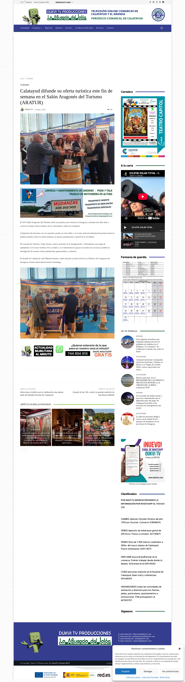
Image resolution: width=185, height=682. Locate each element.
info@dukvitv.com (142, 639)
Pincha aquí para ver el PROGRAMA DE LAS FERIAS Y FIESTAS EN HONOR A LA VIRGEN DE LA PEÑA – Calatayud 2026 (150, 383)
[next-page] (26, 450)
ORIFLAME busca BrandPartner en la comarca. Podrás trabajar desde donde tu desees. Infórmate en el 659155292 (141, 560)
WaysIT (54, 663)
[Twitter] (160, 2)
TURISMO (29, 78)
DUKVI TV (29, 109)
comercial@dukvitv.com (142, 641)
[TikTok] (156, 2)
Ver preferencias (170, 671)
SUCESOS (139, 336)
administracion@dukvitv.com (143, 636)
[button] (179, 648)
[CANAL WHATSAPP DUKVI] (143, 460)
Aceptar (126, 671)
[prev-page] (22, 450)
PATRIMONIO (35, 429)
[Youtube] (163, 2)
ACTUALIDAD (141, 356)
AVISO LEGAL (165, 677)
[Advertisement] (92, 54)
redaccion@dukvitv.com (142, 634)
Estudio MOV (65, 663)
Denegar (148, 671)
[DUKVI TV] (22, 109)
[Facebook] (150, 2)
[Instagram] (153, 2)
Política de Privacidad (150, 677)
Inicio (22, 78)
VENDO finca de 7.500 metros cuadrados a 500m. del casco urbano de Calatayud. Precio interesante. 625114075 (142, 545)
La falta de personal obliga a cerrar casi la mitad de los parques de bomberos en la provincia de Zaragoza (148, 420)
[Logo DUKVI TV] (32, 16)
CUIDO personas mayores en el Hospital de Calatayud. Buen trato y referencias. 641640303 (142, 575)
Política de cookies (133, 677)
